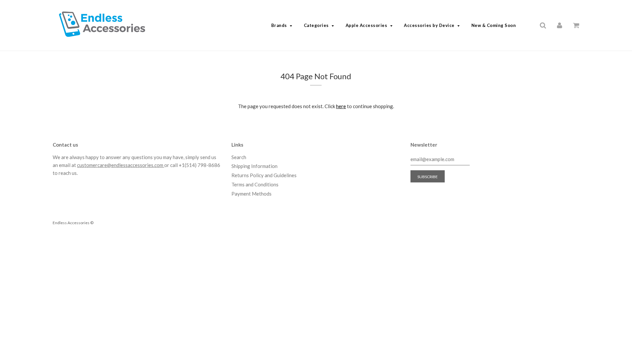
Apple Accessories (366, 25)
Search (238, 157)
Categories (316, 25)
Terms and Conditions (254, 184)
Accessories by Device (429, 25)
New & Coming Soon (493, 25)
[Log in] (559, 25)
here (341, 106)
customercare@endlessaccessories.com (120, 165)
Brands (279, 25)
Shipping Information (254, 166)
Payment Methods (251, 194)
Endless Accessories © (73, 222)
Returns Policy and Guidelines (264, 175)
